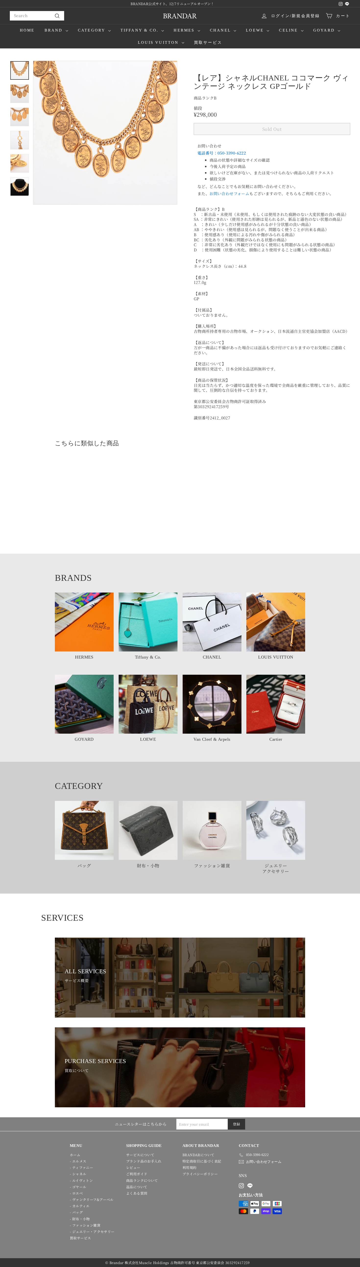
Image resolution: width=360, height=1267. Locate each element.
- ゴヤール (78, 1186)
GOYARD (324, 30)
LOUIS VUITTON (159, 42)
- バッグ (76, 1212)
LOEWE (255, 30)
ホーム (75, 1154)
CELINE (289, 30)
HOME (27, 30)
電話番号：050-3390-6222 (221, 153)
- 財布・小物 (80, 1218)
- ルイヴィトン (81, 1180)
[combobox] (37, 16)
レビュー (133, 1167)
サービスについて (140, 1154)
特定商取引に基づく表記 (201, 1161)
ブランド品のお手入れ (143, 1161)
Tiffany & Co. (140, 30)
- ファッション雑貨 (85, 1225)
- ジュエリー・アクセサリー (92, 1231)
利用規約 (189, 1167)
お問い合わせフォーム (229, 193)
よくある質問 (136, 1193)
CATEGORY (92, 30)
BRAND (54, 30)
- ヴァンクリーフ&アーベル (92, 1199)
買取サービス (208, 42)
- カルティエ (80, 1205)
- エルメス (78, 1161)
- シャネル (78, 1173)
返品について (136, 1186)
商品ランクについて (142, 1180)
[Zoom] (105, 132)
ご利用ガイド (136, 1173)
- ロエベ (76, 1193)
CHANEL (221, 30)
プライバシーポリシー (200, 1173)
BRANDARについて (198, 1154)
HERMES (185, 30)
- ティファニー (81, 1167)
